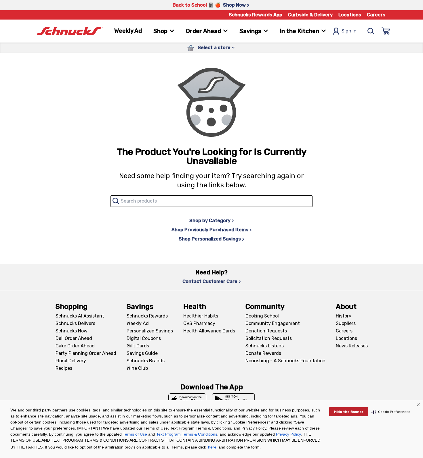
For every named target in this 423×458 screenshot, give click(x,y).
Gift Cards (138, 346)
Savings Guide (142, 353)
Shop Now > (236, 5)
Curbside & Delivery (310, 15)
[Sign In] (386, 31)
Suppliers (346, 323)
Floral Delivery (71, 360)
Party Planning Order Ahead (86, 353)
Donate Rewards (263, 353)
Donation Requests (266, 331)
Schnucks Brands (146, 360)
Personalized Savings (150, 331)
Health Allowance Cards (209, 331)
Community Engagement (272, 323)
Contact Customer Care (209, 281)
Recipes (64, 368)
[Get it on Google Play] (233, 399)
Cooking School (262, 316)
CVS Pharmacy (199, 323)
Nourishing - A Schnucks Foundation (285, 360)
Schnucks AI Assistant (80, 316)
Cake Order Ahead (75, 346)
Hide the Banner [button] (348, 412)
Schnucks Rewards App (255, 15)
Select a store (214, 47)
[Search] (371, 31)
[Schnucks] (70, 31)
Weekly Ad (128, 30)
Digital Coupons (144, 338)
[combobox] (211, 201)
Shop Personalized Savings (210, 239)
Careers (376, 15)
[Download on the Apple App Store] (187, 399)
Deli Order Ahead (74, 338)
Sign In (349, 31)
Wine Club (137, 368)
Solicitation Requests (268, 338)
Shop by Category (209, 220)
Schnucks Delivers (75, 323)
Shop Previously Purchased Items (210, 229)
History (343, 316)
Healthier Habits (200, 316)
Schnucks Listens (264, 346)
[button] (390, 411)
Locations (349, 15)
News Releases (352, 346)
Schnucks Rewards (147, 316)
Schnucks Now (71, 331)
